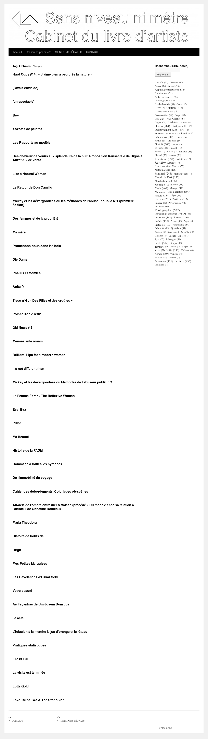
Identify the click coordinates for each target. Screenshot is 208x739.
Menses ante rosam (28, 341)
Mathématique (165, 170)
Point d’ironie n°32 (27, 314)
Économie (164, 261)
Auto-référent (166, 97)
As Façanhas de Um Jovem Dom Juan (42, 604)
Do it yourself (182, 126)
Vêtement (161, 257)
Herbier (160, 151)
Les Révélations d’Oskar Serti (35, 577)
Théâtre (175, 246)
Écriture (182, 261)
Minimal (163, 173)
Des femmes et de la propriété (35, 218)
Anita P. (18, 286)
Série (161, 243)
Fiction (160, 140)
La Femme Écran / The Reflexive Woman (44, 395)
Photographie (167, 210)
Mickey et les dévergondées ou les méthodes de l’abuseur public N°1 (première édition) (73, 203)
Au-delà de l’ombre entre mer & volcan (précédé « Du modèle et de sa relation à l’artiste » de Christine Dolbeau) (73, 507)
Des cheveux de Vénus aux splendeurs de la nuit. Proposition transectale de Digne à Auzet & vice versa (77, 158)
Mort (178, 184)
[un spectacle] (23, 101)
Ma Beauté (21, 436)
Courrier (178, 118)
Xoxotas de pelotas (27, 128)
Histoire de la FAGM (28, 450)
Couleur (163, 119)
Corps (180, 115)
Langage (174, 162)
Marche (178, 166)
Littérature (162, 166)
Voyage (162, 254)
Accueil (17, 52)
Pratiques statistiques (29, 645)
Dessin (162, 126)
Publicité (162, 228)
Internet (175, 155)
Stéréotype (173, 239)
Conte (172, 111)
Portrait (180, 217)
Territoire (162, 246)
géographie (161, 148)
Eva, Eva (19, 409)
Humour (185, 151)
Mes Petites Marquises (30, 563)
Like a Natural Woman (29, 173)
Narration (181, 191)
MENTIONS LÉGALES (68, 52)
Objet (176, 195)
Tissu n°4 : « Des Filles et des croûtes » (43, 300)
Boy (16, 115)
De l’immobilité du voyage (32, 477)
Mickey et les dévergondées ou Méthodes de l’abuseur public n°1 (63, 382)
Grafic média (165, 727)
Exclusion (174, 133)
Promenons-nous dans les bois (37, 245)
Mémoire (163, 192)
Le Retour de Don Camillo (32, 187)
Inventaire (164, 159)
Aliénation (176, 82)
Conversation (164, 115)
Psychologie (181, 224)
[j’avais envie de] (25, 87)
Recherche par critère (38, 52)
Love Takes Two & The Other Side (38, 699)
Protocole (163, 225)
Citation (175, 108)
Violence (187, 250)
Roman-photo (174, 232)
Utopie (187, 246)
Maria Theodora (25, 522)
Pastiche (180, 199)
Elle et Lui (20, 658)
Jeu (160, 162)
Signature (161, 235)
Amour (160, 85)
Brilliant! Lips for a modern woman (39, 354)
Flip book (174, 140)
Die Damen (21, 259)
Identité (161, 155)
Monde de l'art (183, 173)
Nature (162, 195)
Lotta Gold (21, 686)
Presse (176, 221)
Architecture (163, 93)
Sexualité (187, 232)
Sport (159, 239)
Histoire (172, 151)
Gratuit (162, 144)
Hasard (176, 148)
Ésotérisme (161, 264)
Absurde (161, 82)
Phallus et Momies (27, 273)
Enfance (161, 133)
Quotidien (178, 228)
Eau (184, 129)
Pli (187, 213)
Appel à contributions (170, 89)
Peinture (161, 202)
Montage (163, 184)
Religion (160, 232)
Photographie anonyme (168, 213)
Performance (177, 202)
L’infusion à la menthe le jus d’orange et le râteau (50, 631)
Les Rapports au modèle (31, 142)
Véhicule (176, 253)
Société (175, 235)
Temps (176, 243)
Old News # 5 (22, 327)
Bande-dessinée (165, 104)
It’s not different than (28, 368)
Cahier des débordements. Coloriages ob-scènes (50, 491)
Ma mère (19, 232)
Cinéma (160, 107)
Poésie (162, 221)
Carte (182, 104)
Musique (176, 188)
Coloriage (161, 111)
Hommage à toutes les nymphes (37, 464)
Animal (173, 85)
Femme (181, 136)
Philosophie (162, 206)
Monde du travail (166, 180)
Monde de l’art (167, 177)
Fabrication (164, 137)
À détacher (174, 257)
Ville (172, 250)
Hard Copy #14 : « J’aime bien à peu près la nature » (52, 74)
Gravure (177, 144)
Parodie (163, 199)
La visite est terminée (29, 672)
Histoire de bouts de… (30, 536)
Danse (187, 122)
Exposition (187, 133)
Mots (161, 188)
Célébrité (175, 122)
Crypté (160, 122)
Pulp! (17, 423)
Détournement (166, 130)
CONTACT (92, 52)
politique (163, 217)
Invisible (184, 159)
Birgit (17, 549)
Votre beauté (22, 590)
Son (186, 235)
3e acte (18, 618)
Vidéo (160, 250)
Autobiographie (165, 100)
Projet (188, 220)
